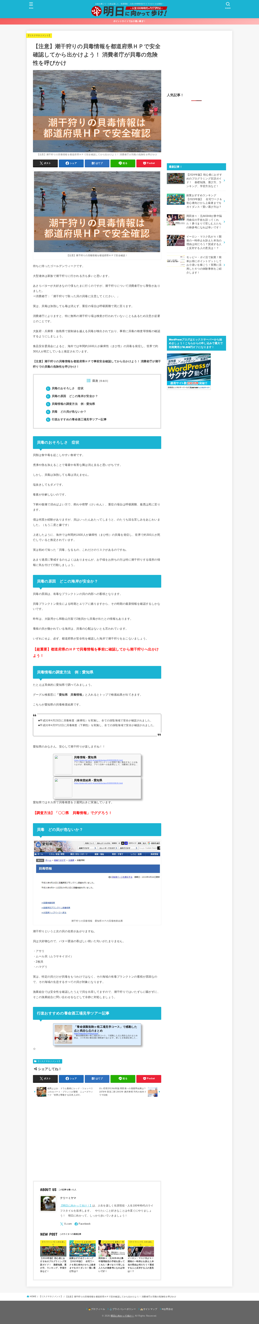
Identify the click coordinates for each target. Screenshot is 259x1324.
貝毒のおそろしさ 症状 (65, 388)
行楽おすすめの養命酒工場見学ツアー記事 (77, 419)
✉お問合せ (167, 1309)
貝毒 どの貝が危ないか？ (66, 411)
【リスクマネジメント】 (39, 35)
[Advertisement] (97, 1139)
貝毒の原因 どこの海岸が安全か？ (72, 396)
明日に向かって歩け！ (122, 1315)
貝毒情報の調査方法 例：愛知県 (71, 403)
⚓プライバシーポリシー (122, 1309)
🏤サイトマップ (148, 1309)
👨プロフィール (96, 1309)
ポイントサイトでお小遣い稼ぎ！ (129, 21)
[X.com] (66, 1224)
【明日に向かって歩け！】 (76, 1205)
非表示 (103, 381)
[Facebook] (83, 1224)
